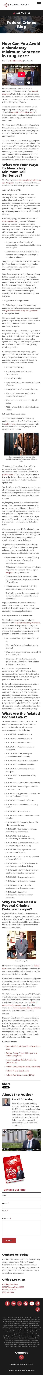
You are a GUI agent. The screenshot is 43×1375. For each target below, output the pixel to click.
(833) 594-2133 (23, 13)
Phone (5, 1203)
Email (5, 1211)
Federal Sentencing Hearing (17, 1071)
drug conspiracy (9, 221)
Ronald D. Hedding (16, 61)
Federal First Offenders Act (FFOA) (20, 1075)
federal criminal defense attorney (27, 1008)
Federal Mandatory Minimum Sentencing (23, 1067)
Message (6, 1219)
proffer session (8, 474)
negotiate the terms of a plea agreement (20, 311)
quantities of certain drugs (22, 112)
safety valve (10, 424)
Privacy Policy (22, 1370)
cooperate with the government (27, 623)
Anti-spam (31, 1370)
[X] (21, 1357)
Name (5, 1195)
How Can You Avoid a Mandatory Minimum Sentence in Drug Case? (21, 49)
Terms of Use (12, 1370)
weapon (9, 572)
